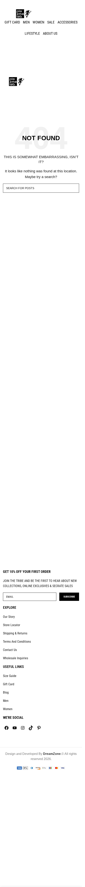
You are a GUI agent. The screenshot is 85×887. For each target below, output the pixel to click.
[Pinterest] (38, 727)
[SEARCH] (74, 188)
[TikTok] (30, 727)
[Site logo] (23, 13)
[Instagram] (22, 727)
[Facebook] (6, 727)
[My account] (41, 42)
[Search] (41, 49)
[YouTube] (14, 727)
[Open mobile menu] (41, 73)
